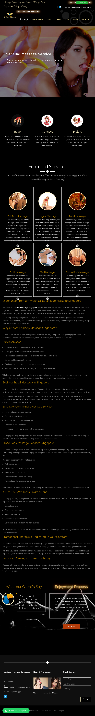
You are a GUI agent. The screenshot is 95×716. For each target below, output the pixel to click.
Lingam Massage (47, 216)
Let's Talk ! (83, 2)
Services (50, 19)
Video (67, 19)
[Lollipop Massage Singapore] (10, 15)
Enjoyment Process (36, 19)
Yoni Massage (47, 272)
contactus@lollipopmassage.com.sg (77, 7)
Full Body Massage (18, 216)
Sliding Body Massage (77, 272)
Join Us (75, 19)
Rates (59, 19)
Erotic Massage (18, 272)
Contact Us (85, 19)
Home (24, 19)
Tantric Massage (77, 216)
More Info (71, 626)
